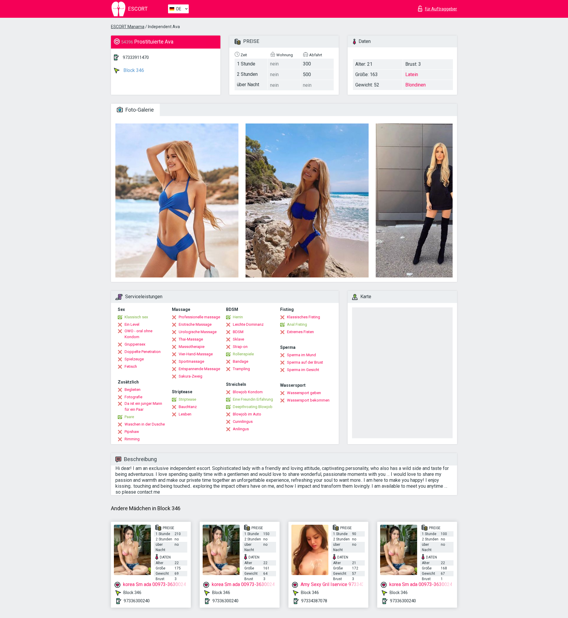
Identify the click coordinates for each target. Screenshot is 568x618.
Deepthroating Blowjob (252, 406)
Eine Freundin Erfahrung (253, 399)
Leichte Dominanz (248, 324)
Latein (411, 74)
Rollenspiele (243, 354)
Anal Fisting (297, 324)
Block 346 (133, 70)
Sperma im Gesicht (303, 369)
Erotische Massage (195, 324)
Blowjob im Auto (247, 414)
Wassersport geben (304, 393)
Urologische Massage (198, 332)
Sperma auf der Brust (305, 362)
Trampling (241, 369)
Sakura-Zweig (190, 376)
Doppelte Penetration (143, 351)
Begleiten (133, 389)
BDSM (238, 332)
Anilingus (241, 429)
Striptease (187, 399)
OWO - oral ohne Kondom (138, 334)
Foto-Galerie (139, 110)
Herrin (238, 317)
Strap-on (240, 346)
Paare (129, 417)
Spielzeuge (134, 359)
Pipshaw (132, 431)
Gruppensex (135, 344)
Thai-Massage (191, 339)
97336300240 (137, 600)
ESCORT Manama (127, 26)
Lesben (185, 414)
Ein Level (132, 324)
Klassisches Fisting (303, 317)
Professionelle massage (199, 317)
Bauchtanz (188, 406)
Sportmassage (191, 361)
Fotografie (133, 397)
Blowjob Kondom (248, 392)
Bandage (240, 361)
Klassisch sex (136, 317)
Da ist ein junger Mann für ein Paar (143, 406)
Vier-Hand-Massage (196, 354)
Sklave (238, 339)
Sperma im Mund (301, 355)
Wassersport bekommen (308, 400)
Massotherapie (191, 346)
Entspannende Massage (199, 369)
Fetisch (131, 366)
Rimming (132, 439)
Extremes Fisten (300, 332)
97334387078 (314, 600)
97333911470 (136, 57)
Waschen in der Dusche (145, 424)
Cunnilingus (243, 421)
